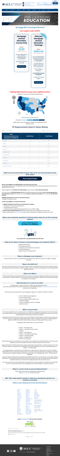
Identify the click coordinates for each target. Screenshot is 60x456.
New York (27, 401)
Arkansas (5, 149)
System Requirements (49, 450)
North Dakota (28, 404)
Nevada (27, 397)
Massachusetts (20, 414)
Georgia (18, 400)
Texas (35, 389)
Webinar (28, 10)
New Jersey (28, 399)
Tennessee (28, 414)
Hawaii (18, 401)
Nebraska (28, 395)
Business (43, 10)
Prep (39, 10)
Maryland (19, 412)
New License (12, 10)
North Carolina (29, 403)
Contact (48, 10)
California (19, 394)
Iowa (18, 406)
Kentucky (19, 409)
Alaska (4, 143)
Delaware (5, 163)
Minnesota (28, 391)
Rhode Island (28, 410)
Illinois (18, 404)
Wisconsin (36, 397)
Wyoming (36, 398)
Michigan (27, 389)
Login (55, 3)
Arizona (4, 146)
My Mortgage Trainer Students (29, 2)
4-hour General (37, 407)
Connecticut (5, 160)
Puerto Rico (36, 402)
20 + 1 (48, 160)
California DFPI (6, 152)
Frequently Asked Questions (29, 5)
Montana (27, 394)
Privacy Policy (48, 448)
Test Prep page (26, 372)
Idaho (18, 403)
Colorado (5, 157)
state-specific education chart (49, 286)
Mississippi (28, 392)
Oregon (27, 408)
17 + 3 (48, 166)
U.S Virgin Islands (37, 403)
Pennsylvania (28, 409)
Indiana (18, 405)
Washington (36, 394)
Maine (18, 411)
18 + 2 (48, 152)
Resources (47, 455)
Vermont (36, 392)
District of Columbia (7, 166)
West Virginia (37, 395)
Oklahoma (28, 406)
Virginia (35, 393)
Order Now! (21, 66)
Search (43, 130)
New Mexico (28, 400)
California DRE (6, 154)
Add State (19, 10)
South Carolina (29, 411)
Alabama (5, 140)
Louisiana (19, 410)
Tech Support (48, 451)
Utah (35, 391)
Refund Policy (48, 449)
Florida (18, 399)
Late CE (7, 10)
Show (3, 130)
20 (48, 140)
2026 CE (23, 10)
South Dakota (28, 412)
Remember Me (55, 4)
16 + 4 (48, 146)
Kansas (18, 408)
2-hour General (37, 406)
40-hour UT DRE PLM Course (38, 411)
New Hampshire (29, 398)
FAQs (47, 452)
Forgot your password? (47, 4)
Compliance (34, 10)
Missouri (27, 393)
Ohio (27, 405)
